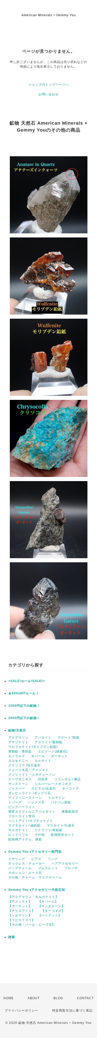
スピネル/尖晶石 (43, 788)
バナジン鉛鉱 (61, 802)
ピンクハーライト (21, 807)
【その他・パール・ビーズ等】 (31, 924)
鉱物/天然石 (17, 730)
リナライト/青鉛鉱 (49, 830)
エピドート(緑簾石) (53, 751)
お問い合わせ (49, 94)
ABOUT (34, 998)
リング (53, 859)
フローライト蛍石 (21, 816)
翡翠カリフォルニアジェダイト (31, 811)
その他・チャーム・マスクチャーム (35, 877)
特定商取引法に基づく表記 (72, 1010)
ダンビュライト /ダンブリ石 (29, 793)
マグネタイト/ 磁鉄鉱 (24, 825)
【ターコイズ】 (53, 911)
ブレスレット (48, 868)
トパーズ (15, 802)
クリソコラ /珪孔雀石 (24, 765)
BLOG (58, 998)
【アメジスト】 (20, 901)
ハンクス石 (36, 802)
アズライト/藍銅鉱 (49, 742)
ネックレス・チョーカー (26, 863)
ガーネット (59, 756)
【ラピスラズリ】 (21, 920)
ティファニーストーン (25, 798)
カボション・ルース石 (25, 873)
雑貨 (11, 937)
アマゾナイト (18, 742)
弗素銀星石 (70, 811)
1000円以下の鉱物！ (24, 706)
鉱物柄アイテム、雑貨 (25, 839)
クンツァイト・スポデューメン (31, 774)
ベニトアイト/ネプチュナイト (30, 821)
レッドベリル (18, 835)
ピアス (36, 859)
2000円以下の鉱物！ (24, 718)
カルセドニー (18, 761)
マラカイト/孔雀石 (61, 825)
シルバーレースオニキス (53, 784)
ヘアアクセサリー (64, 863)
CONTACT (85, 998)
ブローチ (71, 868)
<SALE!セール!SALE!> (26, 681)
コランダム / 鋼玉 (67, 779)
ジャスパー (16, 788)
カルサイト (43, 761)
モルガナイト (18, 830)
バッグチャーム (20, 868)
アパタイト (43, 737)
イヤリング (16, 859)
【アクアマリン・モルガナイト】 (33, 897)
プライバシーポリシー (21, 1010)
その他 (40, 835)
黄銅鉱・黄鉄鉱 (20, 751)
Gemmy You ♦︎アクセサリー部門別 (35, 851)
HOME (8, 998)
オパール (38, 756)
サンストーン (18, 784)
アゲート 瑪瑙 (68, 737)
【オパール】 (48, 901)
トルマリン (56, 798)
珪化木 (43, 779)
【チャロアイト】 (21, 911)
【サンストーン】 (51, 906)
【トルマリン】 (20, 915)
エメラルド (16, 756)
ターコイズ (70, 788)
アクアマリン (18, 737)
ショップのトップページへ (48, 84)
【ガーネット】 (20, 906)
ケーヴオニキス (20, 779)
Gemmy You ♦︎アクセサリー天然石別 (36, 890)
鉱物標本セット (62, 835)
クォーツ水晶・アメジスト (28, 770)
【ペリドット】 (50, 915)
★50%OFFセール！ (23, 693)
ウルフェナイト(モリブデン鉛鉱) (33, 747)
